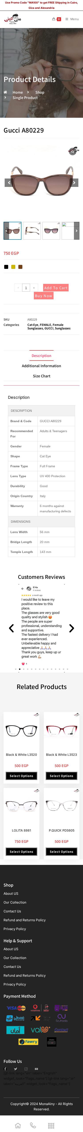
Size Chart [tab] (41, 375)
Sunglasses (62, 328)
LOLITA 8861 (21, 830)
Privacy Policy (15, 929)
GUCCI (48, 328)
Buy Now (43, 295)
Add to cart (56, 287)
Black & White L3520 (21, 754)
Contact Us (12, 911)
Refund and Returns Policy (25, 920)
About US (11, 893)
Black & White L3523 (61, 754)
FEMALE (45, 325)
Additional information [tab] (41, 365)
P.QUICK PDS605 (61, 830)
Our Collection (15, 902)
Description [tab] (41, 355)
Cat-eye (32, 325)
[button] (76, 231)
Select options (21, 776)
